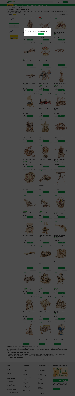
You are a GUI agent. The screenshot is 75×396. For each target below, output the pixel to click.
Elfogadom (40, 33)
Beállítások (33, 33)
